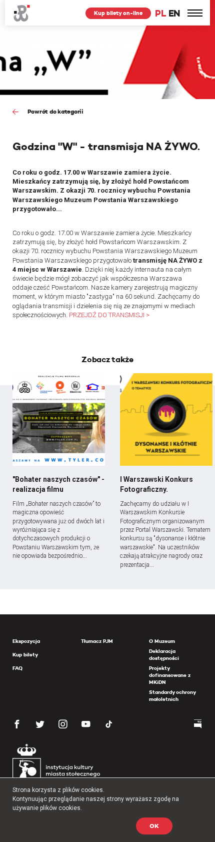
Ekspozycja (26, 641)
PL (160, 13)
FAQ (17, 668)
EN (174, 13)
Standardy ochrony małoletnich (172, 695)
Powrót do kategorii (55, 111)
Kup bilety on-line (118, 13)
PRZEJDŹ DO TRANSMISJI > (109, 315)
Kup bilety (25, 654)
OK (154, 825)
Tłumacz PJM (97, 641)
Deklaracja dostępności (164, 654)
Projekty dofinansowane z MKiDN (169, 675)
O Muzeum (162, 641)
